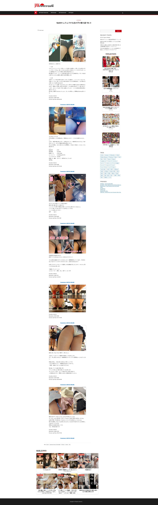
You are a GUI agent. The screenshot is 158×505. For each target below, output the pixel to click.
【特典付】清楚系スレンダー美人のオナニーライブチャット (67, 470)
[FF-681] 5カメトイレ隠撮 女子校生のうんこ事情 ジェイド (111, 126)
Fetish (118, 155)
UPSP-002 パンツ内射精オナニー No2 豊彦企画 (111, 145)
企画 (108, 169)
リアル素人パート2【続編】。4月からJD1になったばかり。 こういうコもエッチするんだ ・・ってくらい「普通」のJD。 (67, 492)
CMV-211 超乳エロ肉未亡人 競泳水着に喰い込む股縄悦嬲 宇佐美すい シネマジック (110, 45)
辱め (102, 177)
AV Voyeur (71, 12)
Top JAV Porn (102, 188)
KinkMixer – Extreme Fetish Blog (106, 183)
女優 (102, 171)
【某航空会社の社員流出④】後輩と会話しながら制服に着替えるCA (88, 491)
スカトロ (108, 165)
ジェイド (102, 165)
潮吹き (113, 173)
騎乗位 (106, 177)
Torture (109, 159)
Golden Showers (104, 157)
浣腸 (109, 173)
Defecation (112, 155)
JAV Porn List (102, 189)
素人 (112, 175)
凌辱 (112, 169)
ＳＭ (110, 177)
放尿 (105, 173)
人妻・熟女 (103, 169)
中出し (114, 167)
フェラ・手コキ (104, 167)
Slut (101, 159)
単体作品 (116, 169)
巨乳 (118, 171)
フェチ (113, 165)
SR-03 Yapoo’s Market (105, 37)
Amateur (107, 155)
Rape (116, 157)
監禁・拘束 (107, 175)
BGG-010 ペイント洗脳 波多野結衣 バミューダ (110, 39)
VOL (69, 444)
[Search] (122, 13)
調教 (119, 175)
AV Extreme (53, 12)
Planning (111, 157)
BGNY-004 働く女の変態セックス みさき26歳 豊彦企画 (110, 42)
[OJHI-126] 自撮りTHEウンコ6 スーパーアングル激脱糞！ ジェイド (111, 108)
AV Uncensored (62, 12)
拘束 (102, 173)
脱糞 (115, 175)
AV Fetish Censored (43, 12)
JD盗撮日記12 (88, 469)
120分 (102, 155)
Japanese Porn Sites (104, 191)
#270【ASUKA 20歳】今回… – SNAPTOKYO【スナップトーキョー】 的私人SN (111, 70)
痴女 (117, 173)
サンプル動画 (116, 163)
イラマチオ (115, 161)
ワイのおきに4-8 (46, 469)
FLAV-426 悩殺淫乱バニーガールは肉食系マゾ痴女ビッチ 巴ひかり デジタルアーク (110, 49)
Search (118, 31)
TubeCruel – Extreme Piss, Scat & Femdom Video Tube (110, 192)
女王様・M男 (112, 171)
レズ (110, 167)
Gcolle (47, 444)
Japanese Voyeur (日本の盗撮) (54, 444)
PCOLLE (62, 444)
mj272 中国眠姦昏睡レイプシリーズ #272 (111, 89)
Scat (119, 157)
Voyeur (113, 159)
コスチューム (108, 163)
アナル (109, 161)
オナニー (102, 163)
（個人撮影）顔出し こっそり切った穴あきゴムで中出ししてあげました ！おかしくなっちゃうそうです (47, 492)
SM (105, 159)
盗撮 (102, 175)
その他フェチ (103, 161)
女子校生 (106, 171)
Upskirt (66, 444)
